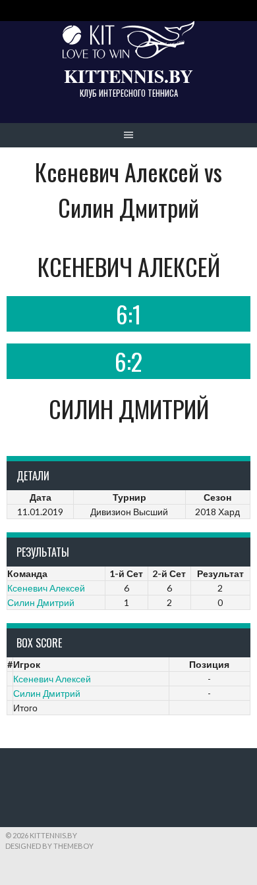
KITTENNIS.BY (128, 76)
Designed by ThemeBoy (49, 846)
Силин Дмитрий (40, 602)
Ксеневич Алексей (46, 588)
